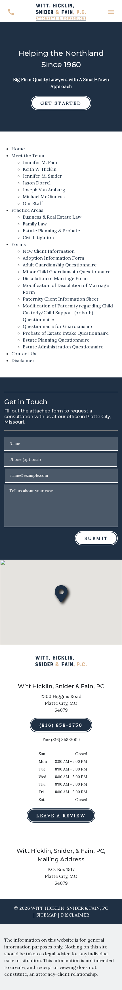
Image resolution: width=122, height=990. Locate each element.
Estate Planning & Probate (51, 230)
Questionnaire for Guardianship (57, 326)
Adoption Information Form (53, 258)
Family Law (35, 224)
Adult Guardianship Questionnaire (59, 265)
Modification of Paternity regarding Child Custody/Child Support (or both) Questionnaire (68, 312)
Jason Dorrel (37, 183)
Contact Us (23, 353)
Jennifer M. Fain (40, 162)
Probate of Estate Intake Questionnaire (66, 333)
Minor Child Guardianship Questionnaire (66, 271)
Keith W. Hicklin (39, 169)
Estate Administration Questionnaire (63, 347)
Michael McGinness (44, 196)
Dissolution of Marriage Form (55, 278)
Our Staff (33, 203)
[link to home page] (61, 11)
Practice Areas (27, 210)
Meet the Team (27, 155)
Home (18, 148)
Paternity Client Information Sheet (60, 299)
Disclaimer (23, 360)
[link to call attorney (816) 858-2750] (11, 12)
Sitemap (46, 915)
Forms (18, 244)
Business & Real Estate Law (52, 217)
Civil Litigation (38, 237)
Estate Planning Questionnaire (56, 340)
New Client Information (49, 251)
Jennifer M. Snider (42, 176)
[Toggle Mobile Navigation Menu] (111, 12)
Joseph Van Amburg (44, 189)
